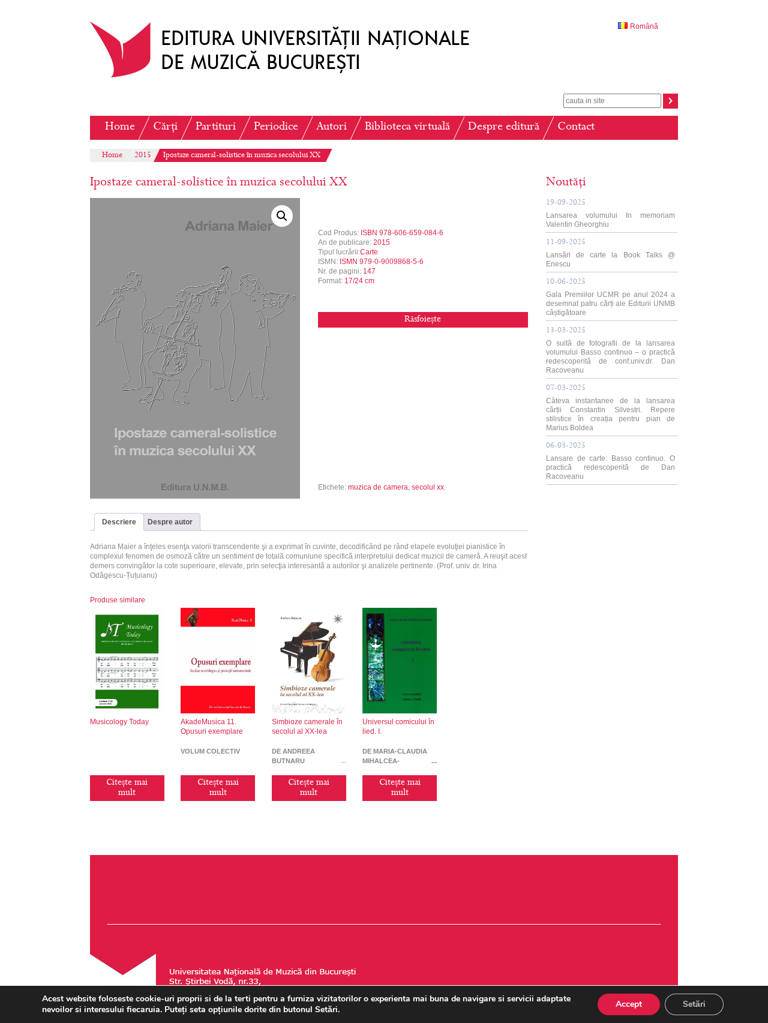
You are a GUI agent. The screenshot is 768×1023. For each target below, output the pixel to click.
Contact (576, 127)
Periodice (276, 127)
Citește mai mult (127, 788)
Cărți (165, 127)
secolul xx (428, 487)
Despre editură (503, 127)
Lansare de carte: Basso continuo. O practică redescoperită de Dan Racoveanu (610, 461)
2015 (142, 156)
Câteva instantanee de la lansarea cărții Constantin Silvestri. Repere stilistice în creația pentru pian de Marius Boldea (610, 408)
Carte (369, 252)
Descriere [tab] (119, 522)
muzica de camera (378, 487)
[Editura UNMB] (288, 77)
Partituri (216, 127)
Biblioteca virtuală (407, 127)
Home (120, 127)
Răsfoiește (422, 320)
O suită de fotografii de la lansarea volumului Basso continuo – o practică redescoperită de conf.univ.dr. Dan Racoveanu (610, 350)
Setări (694, 1004)
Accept (629, 1004)
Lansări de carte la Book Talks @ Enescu (610, 253)
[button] (282, 216)
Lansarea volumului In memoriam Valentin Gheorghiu (610, 214)
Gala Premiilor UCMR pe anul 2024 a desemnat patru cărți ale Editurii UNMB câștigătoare (610, 297)
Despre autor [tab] (170, 522)
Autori (331, 127)
